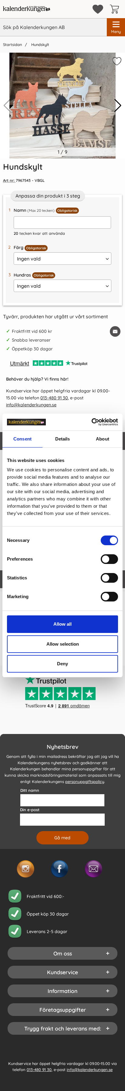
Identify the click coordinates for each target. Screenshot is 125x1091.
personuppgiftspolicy (84, 781)
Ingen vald (29, 259)
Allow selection (62, 644)
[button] (118, 105)
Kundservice (62, 972)
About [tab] (102, 438)
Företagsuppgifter (62, 1009)
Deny (62, 663)
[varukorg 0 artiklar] (116, 9)
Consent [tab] (22, 438)
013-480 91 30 (54, 398)
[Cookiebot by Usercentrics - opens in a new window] (91, 422)
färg (30, 247)
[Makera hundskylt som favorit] (116, 62)
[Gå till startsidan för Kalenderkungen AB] (26, 9)
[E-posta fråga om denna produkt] (115, 331)
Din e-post (29, 809)
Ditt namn (29, 790)
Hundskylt (39, 44)
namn (45, 210)
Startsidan (12, 44)
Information (62, 991)
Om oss (62, 953)
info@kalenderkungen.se (31, 405)
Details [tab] (62, 438)
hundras (34, 275)
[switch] (109, 559)
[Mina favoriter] (98, 9)
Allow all (62, 624)
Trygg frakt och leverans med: (62, 1028)
